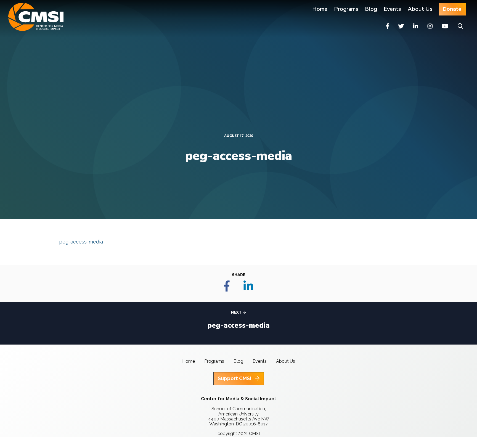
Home (319, 9)
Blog (371, 9)
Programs (214, 361)
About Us (420, 9)
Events (392, 9)
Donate (452, 9)
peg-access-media (81, 242)
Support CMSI (235, 378)
